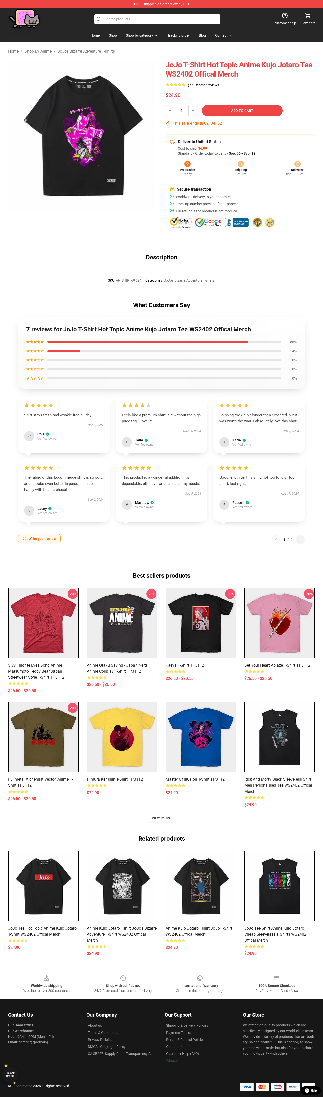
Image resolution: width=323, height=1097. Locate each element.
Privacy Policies (100, 1040)
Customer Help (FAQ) (182, 1054)
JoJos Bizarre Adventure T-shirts (86, 51)
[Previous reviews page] (275, 539)
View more (161, 818)
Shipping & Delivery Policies (187, 1025)
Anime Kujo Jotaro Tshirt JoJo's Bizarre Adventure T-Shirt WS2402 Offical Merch (122, 934)
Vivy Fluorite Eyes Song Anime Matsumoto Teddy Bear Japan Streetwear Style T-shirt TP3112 (36, 671)
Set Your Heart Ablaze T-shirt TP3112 (277, 665)
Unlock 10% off (10, 1074)
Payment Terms (178, 1033)
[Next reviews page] (300, 539)
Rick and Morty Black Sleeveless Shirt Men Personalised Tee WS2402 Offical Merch (278, 785)
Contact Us (174, 1047)
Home (13, 51)
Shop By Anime (38, 51)
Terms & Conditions (103, 1033)
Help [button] (314, 1090)
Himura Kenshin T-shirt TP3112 (115, 779)
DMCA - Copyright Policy (107, 1047)
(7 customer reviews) (204, 85)
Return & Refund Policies (185, 1040)
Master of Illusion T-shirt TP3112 (195, 779)
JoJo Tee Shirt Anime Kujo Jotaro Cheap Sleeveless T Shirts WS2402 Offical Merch (275, 934)
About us (95, 1025)
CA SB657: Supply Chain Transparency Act (121, 1054)
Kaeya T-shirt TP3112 (185, 665)
